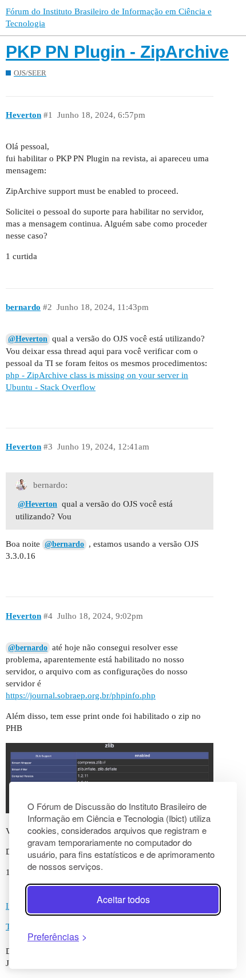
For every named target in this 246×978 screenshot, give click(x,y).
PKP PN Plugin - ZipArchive (117, 51)
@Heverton (27, 339)
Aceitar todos (123, 899)
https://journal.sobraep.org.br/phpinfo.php (81, 695)
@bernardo (64, 544)
